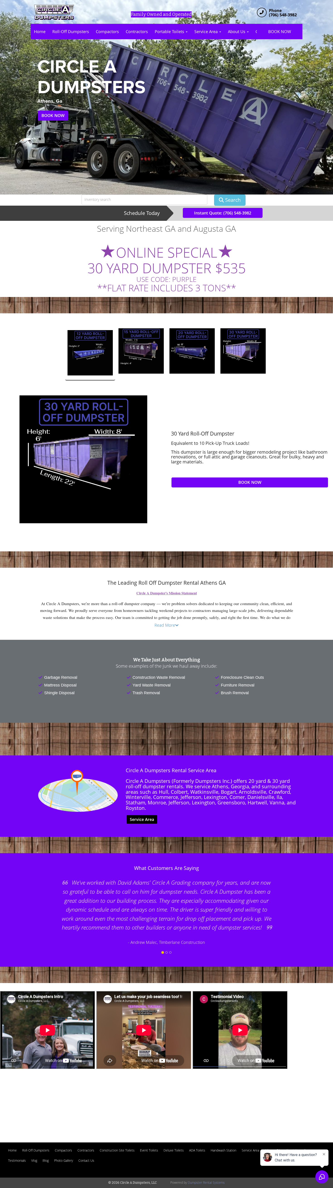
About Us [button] (237, 31)
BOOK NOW (279, 31)
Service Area (142, 819)
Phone (275, 10)
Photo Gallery (63, 1160)
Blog (46, 1160)
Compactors (107, 31)
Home (40, 31)
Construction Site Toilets (117, 1150)
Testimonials (17, 1160)
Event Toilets (149, 1150)
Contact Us (86, 1160)
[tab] (90, 354)
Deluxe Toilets (174, 1150)
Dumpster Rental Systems (206, 1182)
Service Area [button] (206, 31)
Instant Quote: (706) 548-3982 (222, 213)
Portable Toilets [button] (170, 31)
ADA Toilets (197, 1150)
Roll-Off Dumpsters (70, 31)
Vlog (34, 1160)
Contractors (137, 31)
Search (232, 200)
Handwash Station (223, 1150)
